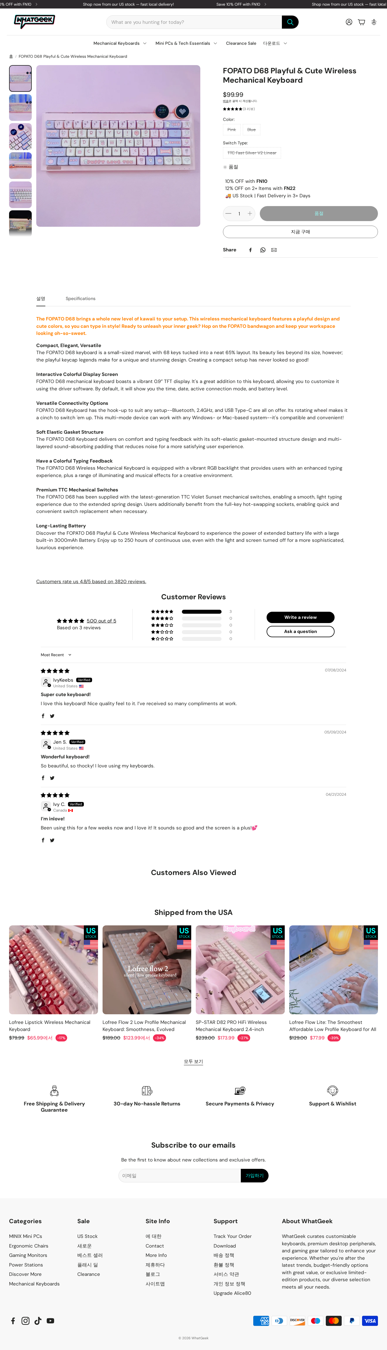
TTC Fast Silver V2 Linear (252, 153)
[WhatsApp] (263, 250)
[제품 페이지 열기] (53, 969)
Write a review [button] (300, 617)
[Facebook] (250, 250)
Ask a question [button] (300, 631)
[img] (55, 671)
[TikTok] (38, 1321)
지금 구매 (300, 232)
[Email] (274, 250)
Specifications (80, 298)
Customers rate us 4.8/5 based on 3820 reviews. (91, 581)
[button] (203, 22)
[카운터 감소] (228, 213)
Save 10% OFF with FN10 (238, 4)
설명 (40, 298)
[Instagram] (25, 1321)
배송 (226, 101)
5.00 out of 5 (101, 621)
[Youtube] (50, 1321)
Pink (231, 129)
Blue (251, 129)
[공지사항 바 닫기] (381, 4)
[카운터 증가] (250, 213)
